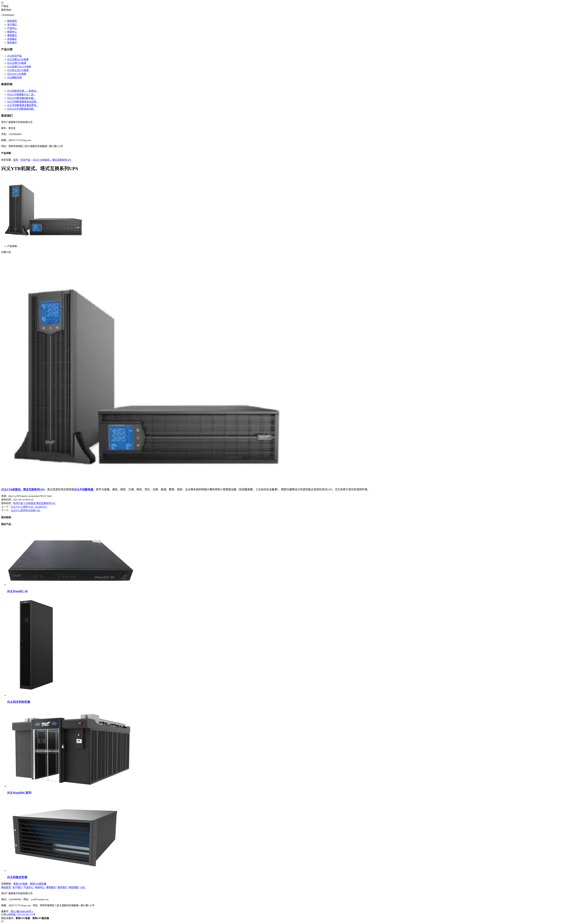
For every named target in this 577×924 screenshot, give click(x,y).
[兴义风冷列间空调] (37, 695)
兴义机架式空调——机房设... (22, 91)
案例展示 (12, 35)
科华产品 (25, 160)
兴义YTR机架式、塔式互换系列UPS (52, 160)
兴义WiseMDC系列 (19, 792)
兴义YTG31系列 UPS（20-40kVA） (29, 507)
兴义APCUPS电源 (16, 74)
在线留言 (12, 39)
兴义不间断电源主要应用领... (22, 105)
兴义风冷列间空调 (18, 701)
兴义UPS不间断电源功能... (21, 109)
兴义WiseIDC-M (17, 591)
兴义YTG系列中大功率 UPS (25, 510)
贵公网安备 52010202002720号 (19, 914)
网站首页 (12, 21)
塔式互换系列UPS (45, 503)
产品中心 (12, 28)
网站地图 (73, 887)
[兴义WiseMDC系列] (71, 786)
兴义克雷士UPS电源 (18, 59)
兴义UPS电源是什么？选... (21, 94)
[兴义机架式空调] (64, 870)
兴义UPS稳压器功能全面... (21, 98)
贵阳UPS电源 (20, 884)
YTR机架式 (29, 503)
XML (82, 887)
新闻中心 (12, 32)
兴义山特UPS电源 (16, 63)
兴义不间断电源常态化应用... (22, 101)
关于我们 (12, 24)
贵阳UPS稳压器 (38, 884)
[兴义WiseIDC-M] (70, 584)
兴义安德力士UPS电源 (19, 66)
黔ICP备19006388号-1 (22, 911)
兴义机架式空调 (17, 877)
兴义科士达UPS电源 (18, 70)
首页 (15, 160)
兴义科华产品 (14, 56)
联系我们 (12, 42)
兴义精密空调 (14, 77)
